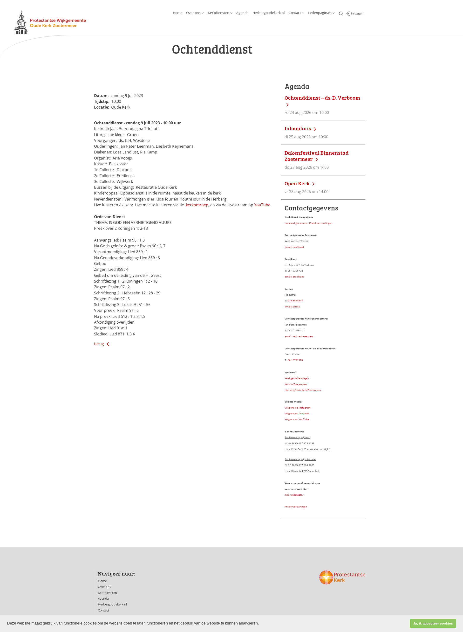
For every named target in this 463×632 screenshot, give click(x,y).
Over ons (193, 12)
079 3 (291, 300)
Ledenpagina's (320, 12)
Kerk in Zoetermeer (296, 384)
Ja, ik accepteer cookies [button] (433, 623)
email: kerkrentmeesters (299, 336)
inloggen (357, 13)
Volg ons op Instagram (297, 407)
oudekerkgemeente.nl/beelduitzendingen (308, 223)
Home (177, 12)
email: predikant (294, 276)
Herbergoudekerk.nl (268, 12)
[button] (260, 624)
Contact (295, 12)
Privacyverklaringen (296, 506)
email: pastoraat (294, 247)
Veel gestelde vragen (297, 378)
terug (99, 343)
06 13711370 (295, 360)
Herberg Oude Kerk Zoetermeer (303, 390)
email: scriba (292, 306)
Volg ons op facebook (297, 413)
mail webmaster (294, 494)
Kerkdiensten (218, 12)
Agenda (242, 12)
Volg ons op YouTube (297, 419)
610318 (298, 300)
